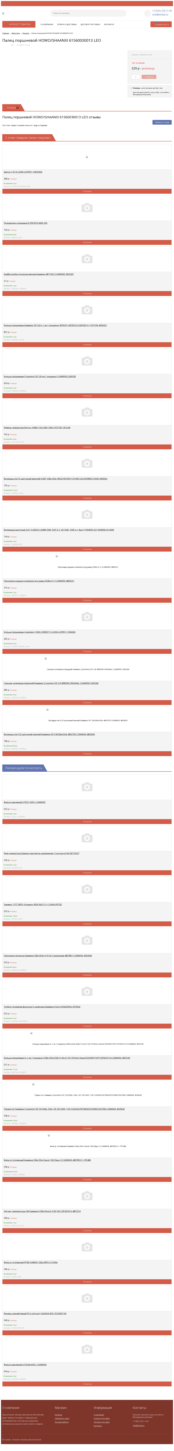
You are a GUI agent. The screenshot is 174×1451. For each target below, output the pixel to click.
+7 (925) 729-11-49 (162, 10)
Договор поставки (90, 24)
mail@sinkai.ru (160, 14)
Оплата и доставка (67, 24)
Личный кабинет (62, 1422)
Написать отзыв (162, 122)
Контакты (109, 24)
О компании (47, 24)
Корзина (58, 1414)
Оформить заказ (62, 1418)
